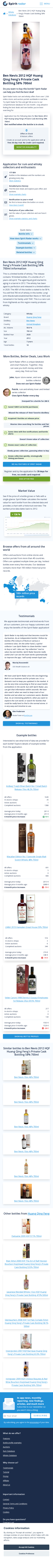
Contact (6, 1499)
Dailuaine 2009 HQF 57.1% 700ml (27, 1236)
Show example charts (17, 194)
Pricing (5, 1476)
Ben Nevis (30, 320)
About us (6, 1485)
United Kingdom (33, 324)
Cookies (6, 1512)
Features (6, 1438)
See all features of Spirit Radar (27, 464)
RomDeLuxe (28, 715)
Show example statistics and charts (23, 218)
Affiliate (6, 1480)
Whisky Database (12, 13)
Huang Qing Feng (33, 317)
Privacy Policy (8, 1508)
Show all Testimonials (26, 723)
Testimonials (8, 1468)
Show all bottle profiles (26, 1036)
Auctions (6, 1447)
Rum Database (9, 1451)
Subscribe (40, 1416)
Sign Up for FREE (26, 479)
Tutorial (6, 1472)
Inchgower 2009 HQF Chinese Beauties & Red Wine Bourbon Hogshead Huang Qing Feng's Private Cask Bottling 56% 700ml (26, 1381)
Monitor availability (26, 147)
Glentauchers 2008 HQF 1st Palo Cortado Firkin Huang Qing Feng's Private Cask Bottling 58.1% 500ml (26, 1323)
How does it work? (16, 205)
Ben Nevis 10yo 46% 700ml (26, 1077)
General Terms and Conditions (15, 1503)
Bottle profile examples (12, 1443)
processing (34, 1422)
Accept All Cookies (26, 1547)
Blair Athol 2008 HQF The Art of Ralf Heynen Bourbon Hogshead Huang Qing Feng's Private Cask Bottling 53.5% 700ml (26, 1264)
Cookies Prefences (26, 1554)
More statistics (15, 181)
